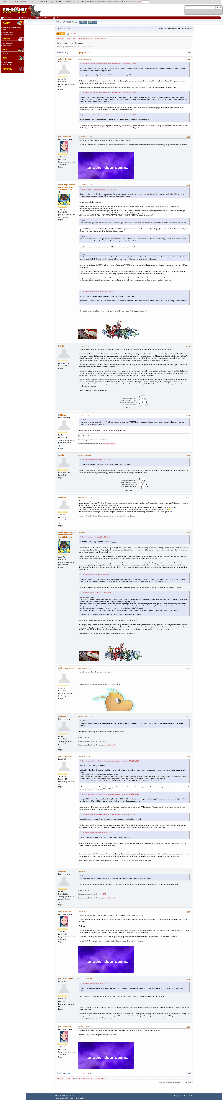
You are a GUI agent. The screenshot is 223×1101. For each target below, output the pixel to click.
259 (85, 53)
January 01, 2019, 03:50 (85, 59)
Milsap (63, 415)
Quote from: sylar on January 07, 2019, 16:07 (96, 574)
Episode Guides (8, 43)
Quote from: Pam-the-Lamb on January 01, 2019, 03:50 (99, 189)
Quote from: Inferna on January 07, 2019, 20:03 (97, 592)
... (75, 53)
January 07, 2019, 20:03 (85, 497)
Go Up (59, 1073)
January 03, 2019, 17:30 (85, 136)
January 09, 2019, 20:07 (85, 668)
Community (42, 18)
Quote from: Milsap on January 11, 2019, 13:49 (96, 832)
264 (90, 53)
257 (77, 53)
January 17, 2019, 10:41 (85, 911)
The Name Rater (8, 62)
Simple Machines (70, 1095)
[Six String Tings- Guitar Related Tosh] (59, 445)
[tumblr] (59, 523)
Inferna (63, 497)
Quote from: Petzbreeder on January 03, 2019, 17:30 (98, 291)
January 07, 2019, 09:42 (85, 415)
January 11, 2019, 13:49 (85, 716)
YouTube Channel (109, 444)
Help (175, 1095)
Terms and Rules (183, 1095)
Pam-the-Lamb (66, 59)
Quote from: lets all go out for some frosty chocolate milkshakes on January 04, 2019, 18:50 (110, 761)
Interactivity (25, 18)
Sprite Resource (8, 54)
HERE (104, 440)
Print (189, 53)
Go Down (60, 53)
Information (7, 18)
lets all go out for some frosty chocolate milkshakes (66, 187)
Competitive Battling (8, 34)
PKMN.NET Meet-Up (9, 64)
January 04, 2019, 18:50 (85, 184)
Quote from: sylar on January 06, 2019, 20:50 (96, 537)
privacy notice (136, 2)
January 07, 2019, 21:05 (85, 532)
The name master (67, 668)
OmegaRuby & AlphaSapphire (12, 27)
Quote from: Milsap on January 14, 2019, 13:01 (96, 983)
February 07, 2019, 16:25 (85, 1026)
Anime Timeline (7, 45)
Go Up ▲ (191, 1095)
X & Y (4, 30)
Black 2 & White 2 (8, 32)
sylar (62, 346)
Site (57, 18)
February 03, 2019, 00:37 (85, 978)
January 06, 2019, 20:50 (85, 346)
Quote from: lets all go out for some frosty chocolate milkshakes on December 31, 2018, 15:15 (111, 64)
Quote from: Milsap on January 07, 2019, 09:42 (96, 460)
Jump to (161, 1082)
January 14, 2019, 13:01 (85, 871)
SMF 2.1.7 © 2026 (60, 1095)
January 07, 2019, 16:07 (85, 455)
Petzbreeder (65, 137)
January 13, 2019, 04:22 (85, 756)
